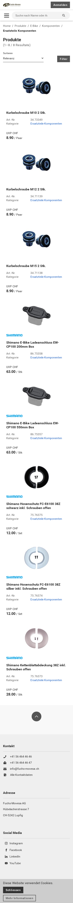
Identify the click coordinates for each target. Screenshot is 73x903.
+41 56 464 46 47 (21, 763)
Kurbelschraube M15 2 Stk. (26, 266)
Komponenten (51, 26)
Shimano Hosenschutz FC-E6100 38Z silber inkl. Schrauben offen (33, 587)
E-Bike (34, 26)
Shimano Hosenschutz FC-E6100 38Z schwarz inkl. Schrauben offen (33, 506)
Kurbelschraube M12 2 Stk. (26, 189)
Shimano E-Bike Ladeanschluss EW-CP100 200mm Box (32, 345)
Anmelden (60, 5)
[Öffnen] (6, 15)
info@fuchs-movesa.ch (24, 769)
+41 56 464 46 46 (21, 757)
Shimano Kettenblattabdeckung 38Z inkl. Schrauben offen (36, 667)
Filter (63, 59)
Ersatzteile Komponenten (19, 31)
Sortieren (8, 53)
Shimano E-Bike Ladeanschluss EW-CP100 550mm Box (32, 425)
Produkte (20, 26)
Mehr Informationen (19, 898)
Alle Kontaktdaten (21, 775)
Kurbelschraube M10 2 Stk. (26, 113)
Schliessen (13, 890)
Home (7, 26)
